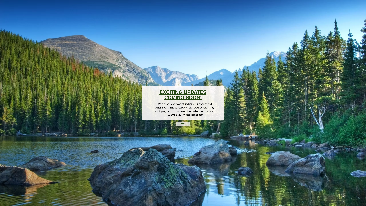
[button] (183, 124)
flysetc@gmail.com (193, 114)
